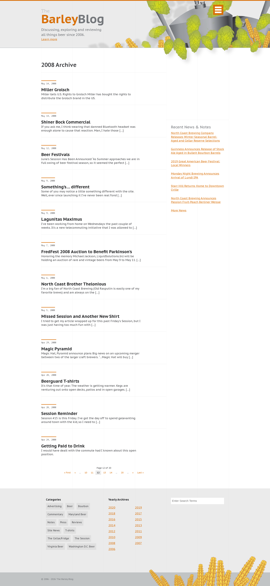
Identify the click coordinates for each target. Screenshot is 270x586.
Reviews (77, 522)
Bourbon (83, 506)
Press (63, 522)
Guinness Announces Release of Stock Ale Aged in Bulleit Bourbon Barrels (197, 151)
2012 (111, 531)
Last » (140, 472)
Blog (72, 17)
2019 (138, 507)
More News (178, 210)
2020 (111, 507)
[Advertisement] (197, 88)
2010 (111, 537)
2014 (111, 525)
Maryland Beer (77, 514)
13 (104, 472)
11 (92, 472)
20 (122, 472)
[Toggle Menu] (218, 10)
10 (86, 472)
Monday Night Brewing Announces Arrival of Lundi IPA (195, 175)
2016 (111, 519)
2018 (111, 513)
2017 (138, 513)
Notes (51, 522)
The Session (82, 538)
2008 (111, 543)
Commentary (55, 514)
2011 (138, 531)
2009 (138, 537)
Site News (54, 530)
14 (111, 472)
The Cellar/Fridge (58, 538)
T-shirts (69, 530)
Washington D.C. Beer (82, 546)
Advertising (55, 506)
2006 (111, 549)
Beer (70, 506)
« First (67, 472)
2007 (138, 543)
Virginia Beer (55, 546)
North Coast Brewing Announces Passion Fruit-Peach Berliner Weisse (196, 200)
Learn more (49, 39)
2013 (138, 525)
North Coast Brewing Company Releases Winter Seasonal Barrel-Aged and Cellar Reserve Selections (195, 136)
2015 (138, 519)
